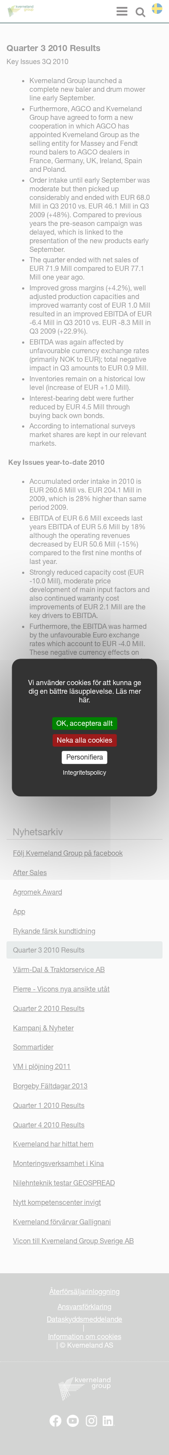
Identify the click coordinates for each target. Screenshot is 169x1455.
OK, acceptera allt (84, 723)
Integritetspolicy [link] (84, 772)
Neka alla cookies (84, 740)
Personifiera (84, 757)
